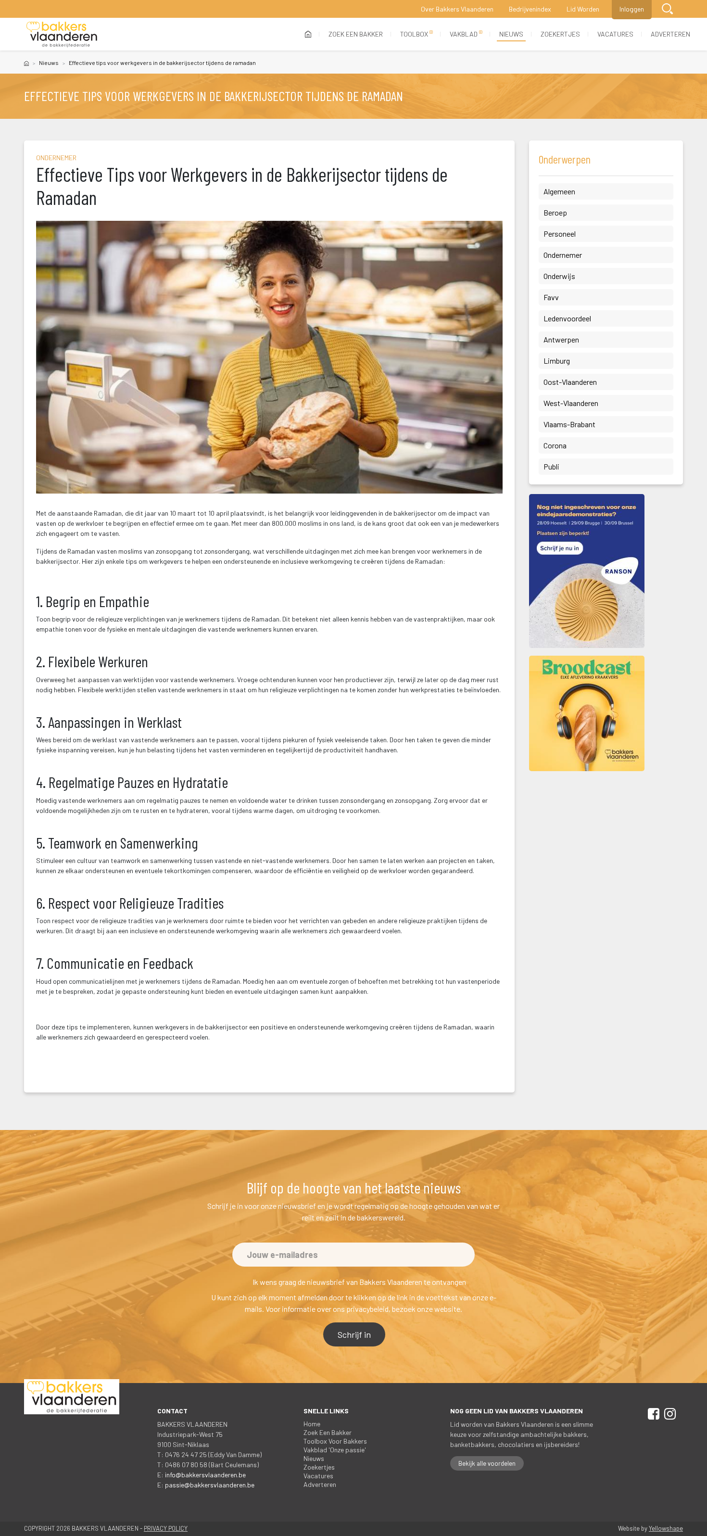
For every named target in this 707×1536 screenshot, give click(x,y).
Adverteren (319, 1484)
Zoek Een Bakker (327, 1432)
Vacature (318, 1476)
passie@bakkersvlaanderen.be (209, 1485)
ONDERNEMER (56, 157)
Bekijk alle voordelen (487, 1463)
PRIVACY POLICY (166, 1528)
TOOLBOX (414, 34)
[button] (667, 9)
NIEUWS (511, 34)
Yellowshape (666, 1528)
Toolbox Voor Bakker (335, 1441)
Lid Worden (583, 9)
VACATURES (615, 34)
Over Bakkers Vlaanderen (457, 9)
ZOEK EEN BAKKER (355, 34)
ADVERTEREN (670, 34)
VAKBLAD (464, 34)
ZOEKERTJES (560, 34)
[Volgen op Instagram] (668, 1415)
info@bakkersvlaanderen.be (205, 1475)
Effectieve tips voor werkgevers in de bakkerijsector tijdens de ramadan (162, 62)
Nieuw (49, 62)
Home (311, 1424)
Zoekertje (319, 1467)
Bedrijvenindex (530, 9)
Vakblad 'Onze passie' (334, 1450)
